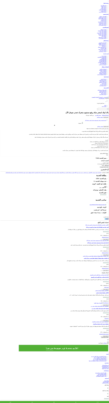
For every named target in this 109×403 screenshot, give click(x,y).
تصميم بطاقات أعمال (102, 18)
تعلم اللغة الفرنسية (102, 60)
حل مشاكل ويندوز (103, 81)
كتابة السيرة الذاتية (102, 91)
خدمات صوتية (103, 10)
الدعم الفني (107, 378)
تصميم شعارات (103, 20)
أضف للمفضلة (106, 126)
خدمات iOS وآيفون (102, 80)
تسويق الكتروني (106, 27)
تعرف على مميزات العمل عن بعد (100, 357)
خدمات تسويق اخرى (102, 38)
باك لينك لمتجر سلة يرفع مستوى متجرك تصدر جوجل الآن (95, 120)
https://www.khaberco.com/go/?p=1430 (94, 128)
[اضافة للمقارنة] (101, 239)
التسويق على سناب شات (101, 32)
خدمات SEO (104, 36)
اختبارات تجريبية (103, 84)
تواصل (90, 204)
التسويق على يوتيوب (102, 35)
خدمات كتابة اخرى (102, 94)
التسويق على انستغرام (102, 30)
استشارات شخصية (102, 73)
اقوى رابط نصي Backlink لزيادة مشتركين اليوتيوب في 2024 (97, 227)
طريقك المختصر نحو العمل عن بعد (100, 358)
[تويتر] (106, 398)
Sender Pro (107, 318)
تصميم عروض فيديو (102, 22)
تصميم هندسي (103, 19)
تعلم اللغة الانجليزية (102, 61)
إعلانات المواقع (103, 29)
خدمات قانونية (103, 6)
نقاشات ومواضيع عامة (102, 374)
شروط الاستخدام (105, 365)
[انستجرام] (104, 398)
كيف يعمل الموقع (105, 368)
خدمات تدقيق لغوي (102, 92)
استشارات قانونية (103, 69)
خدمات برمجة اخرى (102, 51)
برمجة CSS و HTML (102, 43)
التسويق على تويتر (103, 31)
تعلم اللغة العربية (103, 63)
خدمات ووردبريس (103, 50)
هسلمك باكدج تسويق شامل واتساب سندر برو (100, 308)
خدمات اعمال (106, 3)
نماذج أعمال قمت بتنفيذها (101, 375)
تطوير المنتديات (103, 48)
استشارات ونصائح (105, 66)
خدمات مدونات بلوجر (102, 49)
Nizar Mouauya (106, 302)
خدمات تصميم (106, 14)
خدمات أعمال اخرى (102, 11)
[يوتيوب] (105, 398)
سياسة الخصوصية (105, 366)
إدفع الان (104, 343)
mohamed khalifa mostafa (104, 334)
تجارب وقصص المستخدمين (101, 376)
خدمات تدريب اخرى (102, 64)
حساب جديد (104, 106)
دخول (105, 105)
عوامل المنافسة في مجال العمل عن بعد (98, 356)
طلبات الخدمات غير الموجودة (100, 372)
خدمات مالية (104, 7)
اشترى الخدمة (106, 117)
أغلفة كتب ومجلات (102, 16)
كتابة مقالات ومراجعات (102, 90)
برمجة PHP (104, 46)
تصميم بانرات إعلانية (102, 17)
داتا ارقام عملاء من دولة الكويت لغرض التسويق (100, 277)
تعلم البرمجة (104, 56)
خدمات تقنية (106, 76)
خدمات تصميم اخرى (102, 25)
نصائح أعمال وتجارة (102, 9)
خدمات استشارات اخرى (101, 74)
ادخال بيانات (104, 83)
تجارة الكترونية (103, 5)
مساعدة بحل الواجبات (102, 62)
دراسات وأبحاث (103, 8)
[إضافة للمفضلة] (102, 239)
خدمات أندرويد (103, 79)
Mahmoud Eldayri (105, 115)
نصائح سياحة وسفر (102, 72)
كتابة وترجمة (106, 87)
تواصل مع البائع (100, 117)
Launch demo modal (104, 337)
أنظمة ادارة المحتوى (102, 42)
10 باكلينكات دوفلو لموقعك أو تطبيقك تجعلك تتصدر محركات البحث (96, 258)
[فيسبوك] (108, 398)
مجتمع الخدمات (106, 370)
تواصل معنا (106, 380)
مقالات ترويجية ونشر (102, 37)
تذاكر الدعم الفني (105, 382)
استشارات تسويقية (102, 70)
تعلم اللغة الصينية (103, 59)
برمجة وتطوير (106, 40)
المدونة (107, 354)
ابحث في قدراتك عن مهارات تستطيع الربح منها (97, 360)
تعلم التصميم (103, 58)
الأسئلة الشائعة (106, 381)
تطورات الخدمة (106, 162)
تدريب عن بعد (106, 53)
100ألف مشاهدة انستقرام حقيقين (102, 292)
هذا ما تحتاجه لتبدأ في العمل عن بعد (99, 359)
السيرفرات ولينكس (102, 82)
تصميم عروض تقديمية (102, 21)
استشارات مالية (103, 71)
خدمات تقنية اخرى (102, 85)
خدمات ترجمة (103, 93)
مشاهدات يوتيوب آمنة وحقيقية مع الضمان (101, 324)
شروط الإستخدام (105, 367)
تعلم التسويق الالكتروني (101, 57)
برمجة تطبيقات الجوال (102, 47)
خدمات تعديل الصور (102, 24)
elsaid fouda (106, 287)
